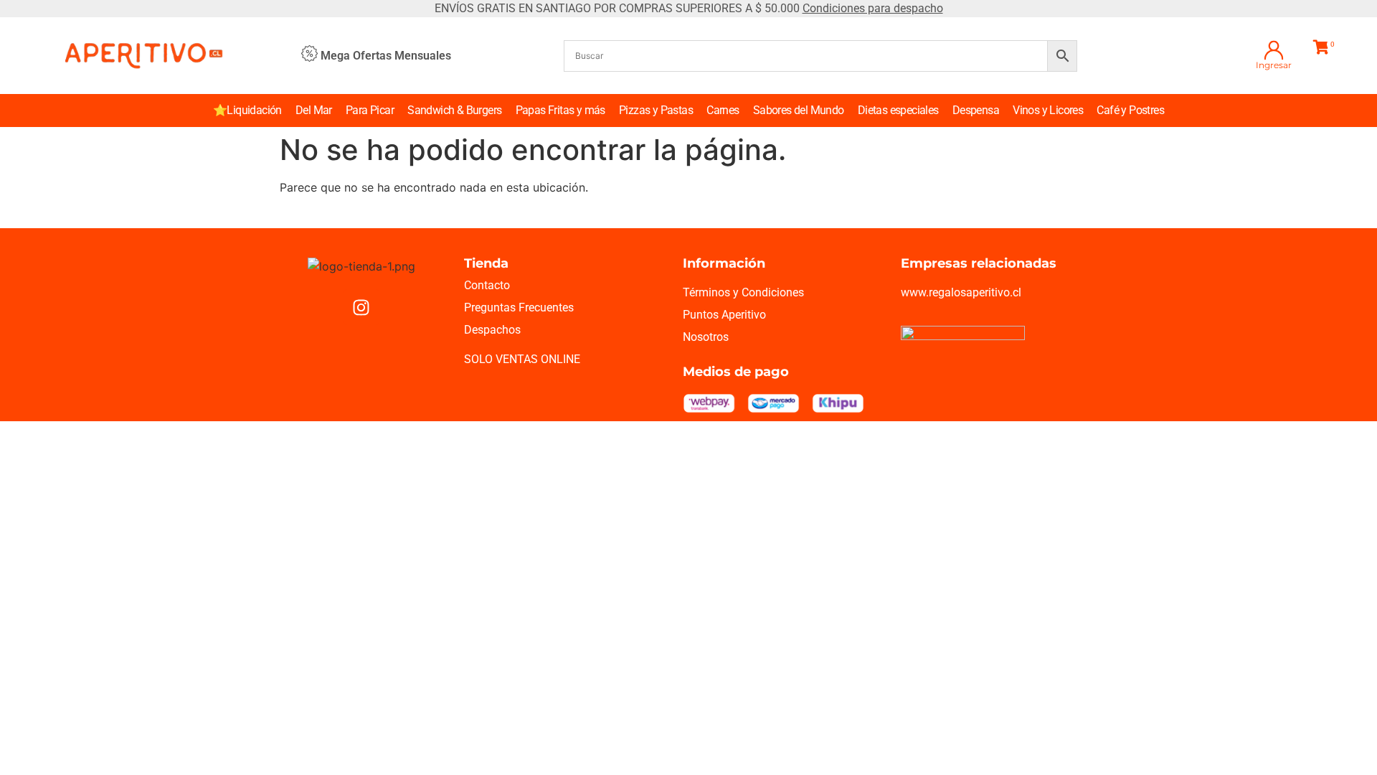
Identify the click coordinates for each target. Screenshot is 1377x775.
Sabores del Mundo (798, 110)
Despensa (975, 110)
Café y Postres (1130, 110)
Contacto (487, 285)
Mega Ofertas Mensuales (386, 55)
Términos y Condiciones (743, 292)
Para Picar (370, 110)
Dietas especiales (898, 110)
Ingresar (1274, 65)
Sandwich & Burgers (454, 110)
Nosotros (706, 337)
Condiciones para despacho (873, 8)
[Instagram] (361, 307)
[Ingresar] (1274, 50)
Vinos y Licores (1048, 110)
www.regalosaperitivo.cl (961, 292)
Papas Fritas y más (560, 110)
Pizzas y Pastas (656, 110)
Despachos (492, 330)
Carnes (722, 110)
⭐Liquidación (247, 110)
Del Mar (313, 110)
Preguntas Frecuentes (519, 307)
